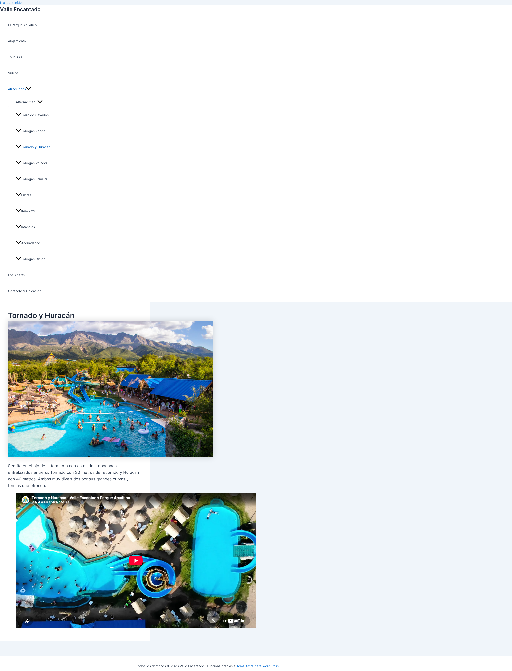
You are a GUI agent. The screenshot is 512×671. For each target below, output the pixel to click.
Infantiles (28, 227)
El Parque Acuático (22, 25)
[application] (28, 89)
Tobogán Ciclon (33, 259)
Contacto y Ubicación (24, 291)
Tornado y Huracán (35, 147)
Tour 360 (15, 57)
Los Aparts (16, 275)
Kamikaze (28, 211)
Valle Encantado (20, 9)
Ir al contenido (11, 3)
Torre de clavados (35, 115)
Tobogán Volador (34, 163)
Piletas (26, 195)
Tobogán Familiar (34, 179)
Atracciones (17, 89)
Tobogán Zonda (33, 131)
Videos (13, 73)
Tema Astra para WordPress (257, 666)
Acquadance (30, 243)
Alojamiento (17, 41)
